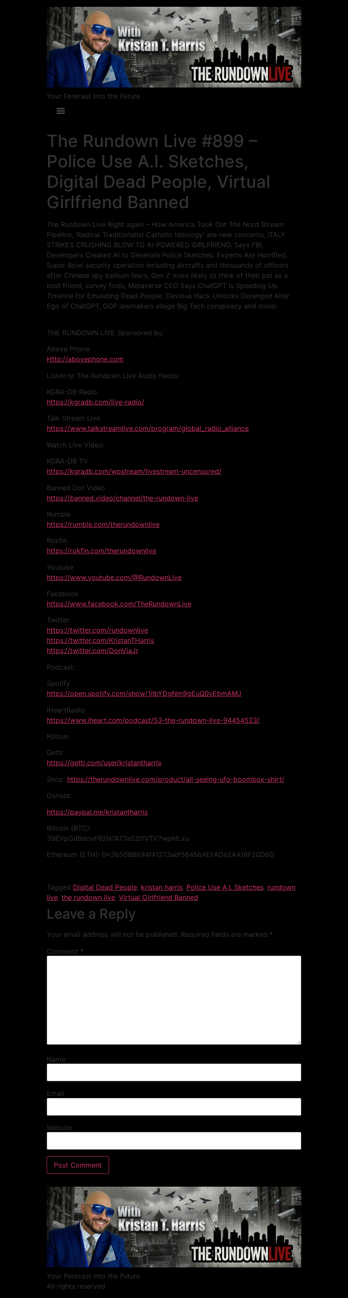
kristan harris (161, 887)
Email (55, 1093)
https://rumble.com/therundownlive (103, 524)
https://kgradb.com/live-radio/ (95, 402)
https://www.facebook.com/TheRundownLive (119, 604)
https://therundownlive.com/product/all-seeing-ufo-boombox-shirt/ (175, 779)
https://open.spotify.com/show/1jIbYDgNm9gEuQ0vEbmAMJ (144, 693)
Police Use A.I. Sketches (225, 887)
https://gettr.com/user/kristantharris (104, 762)
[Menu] (60, 111)
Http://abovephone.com (85, 359)
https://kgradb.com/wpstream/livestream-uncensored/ (134, 471)
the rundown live (88, 897)
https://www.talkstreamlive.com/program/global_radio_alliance (148, 428)
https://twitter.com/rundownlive (97, 630)
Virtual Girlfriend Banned (158, 897)
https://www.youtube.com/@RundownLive (114, 577)
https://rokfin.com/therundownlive (101, 550)
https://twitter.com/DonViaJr (92, 650)
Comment (65, 951)
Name (56, 1059)
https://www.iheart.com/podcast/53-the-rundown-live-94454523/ (153, 720)
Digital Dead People (105, 887)
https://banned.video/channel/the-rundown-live (122, 498)
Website (59, 1127)
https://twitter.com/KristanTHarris (100, 640)
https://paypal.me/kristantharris (97, 812)
